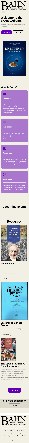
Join (18, 436)
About (5, 430)
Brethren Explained (8, 436)
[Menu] (3, 12)
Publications (20, 430)
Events (12, 430)
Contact (24, 436)
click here (20, 379)
